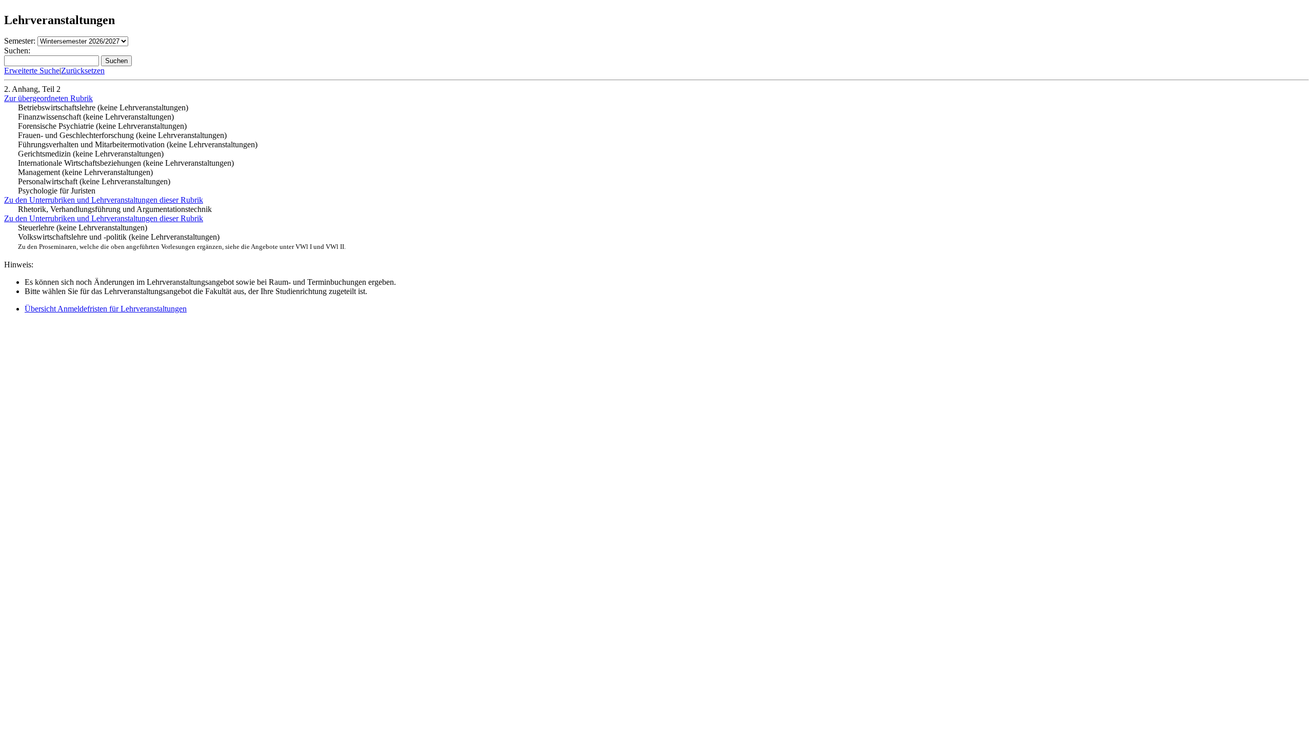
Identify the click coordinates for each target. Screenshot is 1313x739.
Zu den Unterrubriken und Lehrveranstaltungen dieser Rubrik (103, 200)
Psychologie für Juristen (56, 190)
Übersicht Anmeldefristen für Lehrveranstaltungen (106, 308)
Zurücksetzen (83, 70)
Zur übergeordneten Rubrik (48, 98)
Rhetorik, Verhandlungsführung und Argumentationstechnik (115, 209)
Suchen (116, 61)
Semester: (19, 40)
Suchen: (17, 50)
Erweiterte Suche (31, 70)
